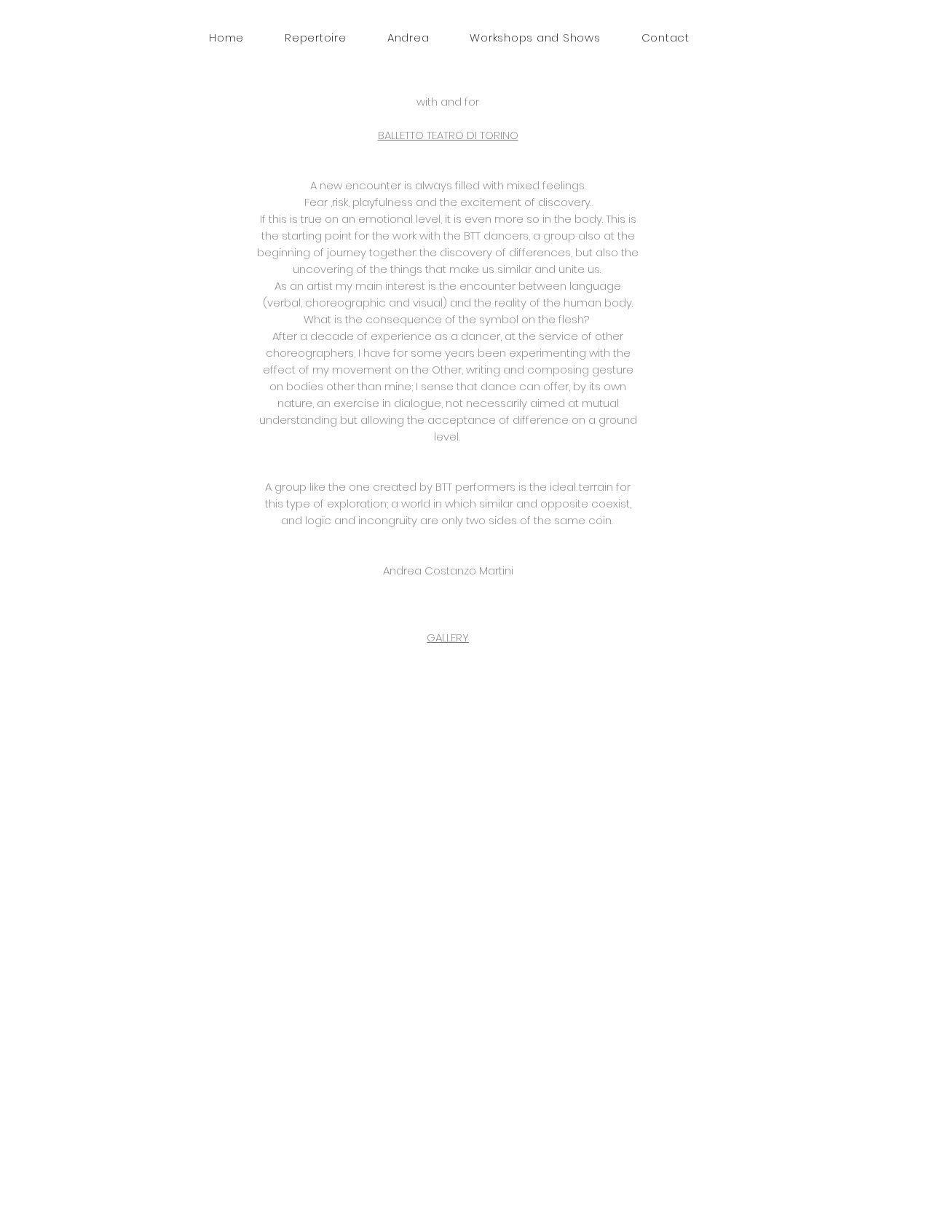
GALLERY (448, 637)
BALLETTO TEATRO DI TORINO (448, 135)
